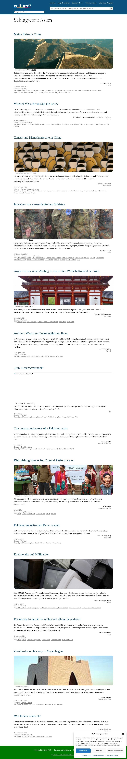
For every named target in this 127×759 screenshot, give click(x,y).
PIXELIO (34, 70)
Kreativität (31, 514)
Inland (23, 256)
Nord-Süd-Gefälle (75, 608)
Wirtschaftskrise (67, 640)
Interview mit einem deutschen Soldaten (39, 204)
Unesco (53, 514)
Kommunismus (29, 92)
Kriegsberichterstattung (35, 260)
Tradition (49, 736)
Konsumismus (63, 608)
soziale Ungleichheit (56, 92)
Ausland (23, 88)
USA (78, 260)
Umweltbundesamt (94, 608)
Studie (84, 608)
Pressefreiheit (19, 193)
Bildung (29, 122)
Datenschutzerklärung (98, 755)
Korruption (39, 92)
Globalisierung (97, 90)
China (30, 90)
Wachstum (62, 322)
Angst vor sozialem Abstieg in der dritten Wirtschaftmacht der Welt (56, 271)
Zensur (33, 193)
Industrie (54, 608)
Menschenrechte (100, 191)
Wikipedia (26, 686)
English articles (26, 447)
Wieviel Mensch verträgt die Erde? (36, 103)
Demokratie (37, 90)
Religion (48, 704)
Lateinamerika (56, 640)
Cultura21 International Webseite (64, 755)
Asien (19, 90)
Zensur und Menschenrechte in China (37, 137)
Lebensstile (49, 260)
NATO (68, 260)
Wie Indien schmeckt (27, 716)
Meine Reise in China (27, 34)
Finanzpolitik (77, 90)
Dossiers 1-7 (76, 3)
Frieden (92, 258)
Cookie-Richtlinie (86, 755)
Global (23, 122)
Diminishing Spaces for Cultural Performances (43, 460)
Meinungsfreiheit (88, 191)
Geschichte (100, 258)
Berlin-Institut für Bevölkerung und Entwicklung (44, 124)
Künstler (52, 449)
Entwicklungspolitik (102, 124)
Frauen (16, 126)
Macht (73, 191)
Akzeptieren (83, 750)
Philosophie (40, 704)
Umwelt (59, 704)
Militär (62, 260)
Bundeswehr (40, 258)
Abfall (19, 608)
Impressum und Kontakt (111, 755)
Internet (45, 191)
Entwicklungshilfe (68, 258)
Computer (35, 608)
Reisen (46, 92)
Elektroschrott (45, 608)
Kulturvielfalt (40, 514)
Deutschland (50, 258)
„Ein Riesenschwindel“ (28, 368)
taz (73, 417)
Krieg (24, 260)
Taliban (73, 260)
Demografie (90, 124)
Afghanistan (21, 258)
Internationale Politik (44, 417)
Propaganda (54, 356)
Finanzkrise (58, 90)
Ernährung (25, 736)
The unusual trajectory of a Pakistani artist (41, 428)
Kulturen (25, 704)
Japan (40, 322)
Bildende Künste (37, 449)
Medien (78, 191)
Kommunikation (33, 189)
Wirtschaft (68, 92)
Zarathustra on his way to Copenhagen (38, 651)
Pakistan (58, 449)
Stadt (54, 704)
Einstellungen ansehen (115, 750)
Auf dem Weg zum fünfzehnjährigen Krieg (41, 333)
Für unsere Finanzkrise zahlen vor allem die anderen (47, 619)
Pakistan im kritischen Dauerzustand (37, 525)
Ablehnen (99, 750)
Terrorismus (57, 543)
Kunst (46, 449)
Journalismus (54, 191)
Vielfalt (29, 735)
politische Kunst (68, 449)
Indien (24, 514)
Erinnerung (36, 256)
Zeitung (27, 193)
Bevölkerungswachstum (70, 124)
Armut (28, 258)
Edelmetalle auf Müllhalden (31, 554)
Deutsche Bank (47, 90)
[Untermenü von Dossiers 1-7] (82, 2)
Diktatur (39, 191)
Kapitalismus (18, 92)
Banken (24, 90)
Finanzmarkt (67, 90)
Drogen (58, 258)
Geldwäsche (86, 90)
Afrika (19, 124)
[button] (123, 734)
